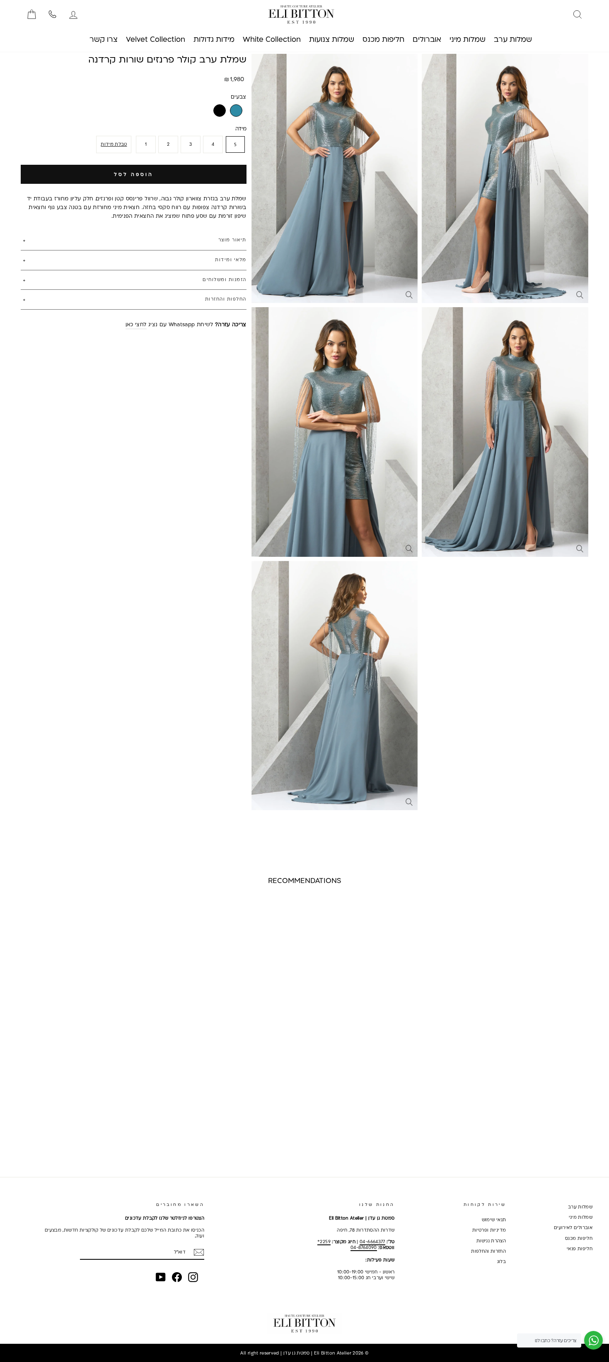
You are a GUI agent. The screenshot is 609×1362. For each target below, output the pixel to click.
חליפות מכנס (578, 1238)
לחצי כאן (136, 324)
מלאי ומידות (231, 259)
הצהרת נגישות (491, 1241)
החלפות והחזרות (226, 299)
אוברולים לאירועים (573, 1227)
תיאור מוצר (232, 240)
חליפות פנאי (579, 1248)
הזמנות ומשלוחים (225, 279)
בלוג (501, 1261)
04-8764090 (363, 1247)
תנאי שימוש (494, 1219)
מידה (241, 128)
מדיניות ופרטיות (489, 1230)
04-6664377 (372, 1241)
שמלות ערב (580, 1207)
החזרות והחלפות (488, 1251)
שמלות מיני (581, 1217)
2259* (324, 1241)
